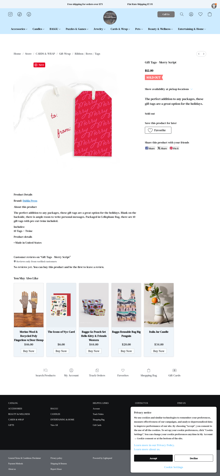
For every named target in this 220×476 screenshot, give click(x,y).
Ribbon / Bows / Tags (87, 53)
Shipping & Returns (59, 463)
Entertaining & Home (191, 29)
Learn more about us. (147, 449)
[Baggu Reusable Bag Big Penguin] (126, 305)
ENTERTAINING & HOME (62, 419)
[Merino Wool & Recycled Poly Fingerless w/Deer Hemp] (28, 305)
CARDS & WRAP (45, 53)
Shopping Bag (149, 375)
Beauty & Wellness (159, 29)
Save (41, 64)
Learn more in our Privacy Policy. (154, 445)
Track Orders (97, 375)
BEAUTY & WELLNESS (19, 414)
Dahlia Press (30, 201)
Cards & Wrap (119, 29)
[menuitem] (198, 53)
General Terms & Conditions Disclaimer (24, 458)
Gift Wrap (65, 53)
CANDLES (55, 414)
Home (17, 53)
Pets (138, 29)
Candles (38, 29)
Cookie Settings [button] (173, 467)
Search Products (46, 375)
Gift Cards (174, 375)
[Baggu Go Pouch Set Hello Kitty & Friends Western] (93, 305)
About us (12, 469)
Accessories (18, 29)
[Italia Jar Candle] (158, 305)
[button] (110, 18)
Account (96, 408)
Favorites (123, 375)
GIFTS (11, 425)
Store (28, 53)
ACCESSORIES (15, 408)
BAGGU (54, 29)
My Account (71, 375)
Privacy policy (56, 458)
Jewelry (99, 29)
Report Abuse (56, 469)
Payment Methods (15, 463)
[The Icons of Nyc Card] (61, 305)
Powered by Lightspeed (102, 458)
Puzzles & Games (76, 29)
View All (54, 425)
